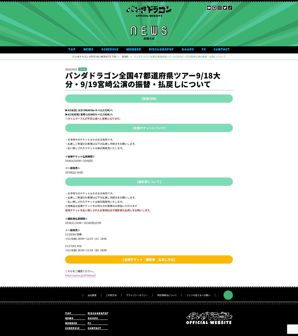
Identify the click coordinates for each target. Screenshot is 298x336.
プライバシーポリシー (137, 295)
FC (204, 49)
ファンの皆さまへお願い (198, 295)
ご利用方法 (111, 295)
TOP (72, 49)
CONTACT (222, 49)
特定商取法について (167, 295)
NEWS (89, 49)
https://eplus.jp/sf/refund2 (80, 275)
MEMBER (133, 49)
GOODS (188, 49)
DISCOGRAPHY (161, 49)
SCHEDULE (110, 49)
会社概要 (92, 295)
